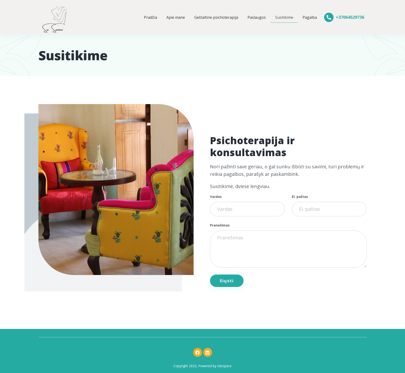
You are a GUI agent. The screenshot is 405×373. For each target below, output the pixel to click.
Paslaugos (257, 17)
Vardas (216, 197)
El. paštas (300, 197)
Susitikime (284, 17)
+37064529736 (350, 17)
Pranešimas (220, 225)
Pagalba (310, 17)
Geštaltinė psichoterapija (216, 17)
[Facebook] (197, 352)
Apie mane (175, 17)
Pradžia (150, 17)
